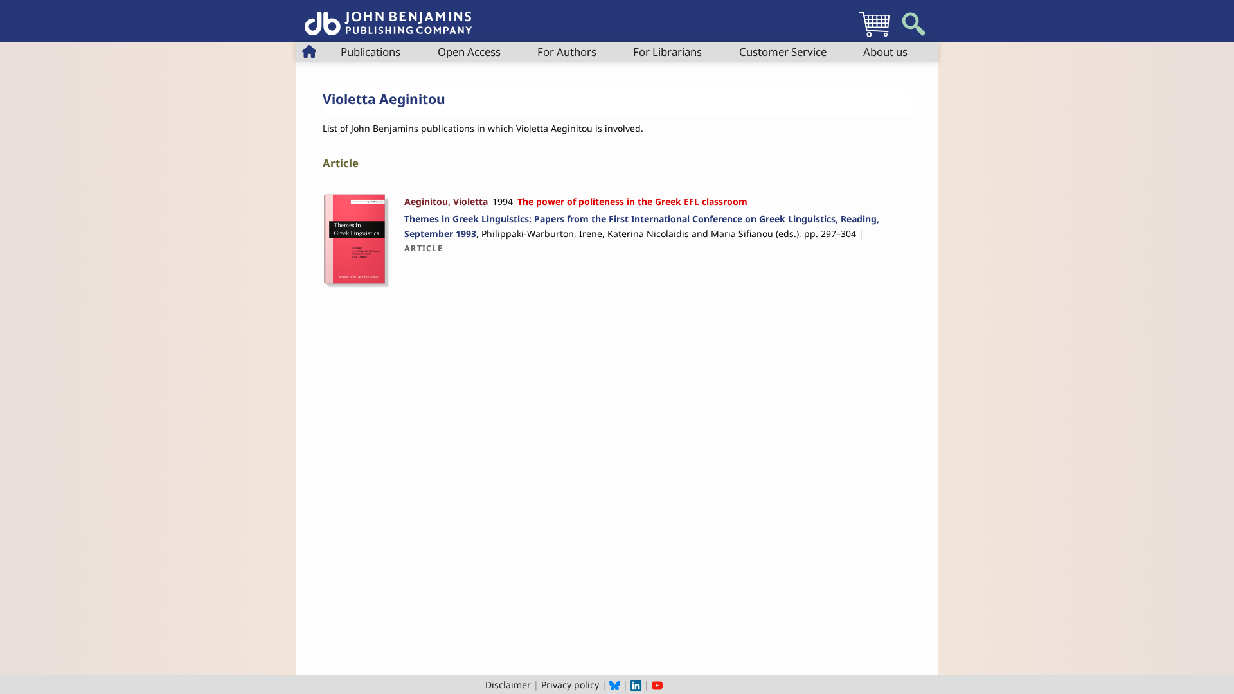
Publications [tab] (370, 51)
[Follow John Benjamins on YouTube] (657, 685)
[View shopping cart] (874, 36)
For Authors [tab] (566, 51)
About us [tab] (885, 51)
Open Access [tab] (469, 51)
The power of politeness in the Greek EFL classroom (632, 201)
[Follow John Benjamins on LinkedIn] (635, 685)
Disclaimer (508, 685)
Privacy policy (570, 685)
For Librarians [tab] (667, 51)
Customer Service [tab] (783, 51)
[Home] (388, 16)
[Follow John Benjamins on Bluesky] (614, 685)
